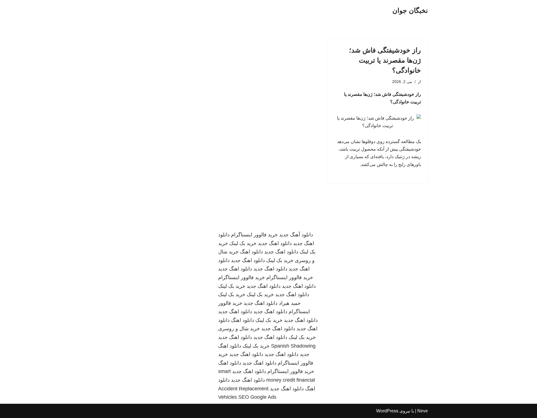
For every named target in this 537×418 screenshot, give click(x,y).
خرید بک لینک (242, 243)
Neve (422, 410)
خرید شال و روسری (239, 328)
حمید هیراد (290, 303)
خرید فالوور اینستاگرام (254, 235)
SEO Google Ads (257, 397)
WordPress (387, 410)
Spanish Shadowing (293, 346)
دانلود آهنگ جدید (296, 235)
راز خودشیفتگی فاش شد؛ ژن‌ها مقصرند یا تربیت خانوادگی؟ (385, 60)
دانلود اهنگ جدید (275, 243)
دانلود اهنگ (251, 252)
